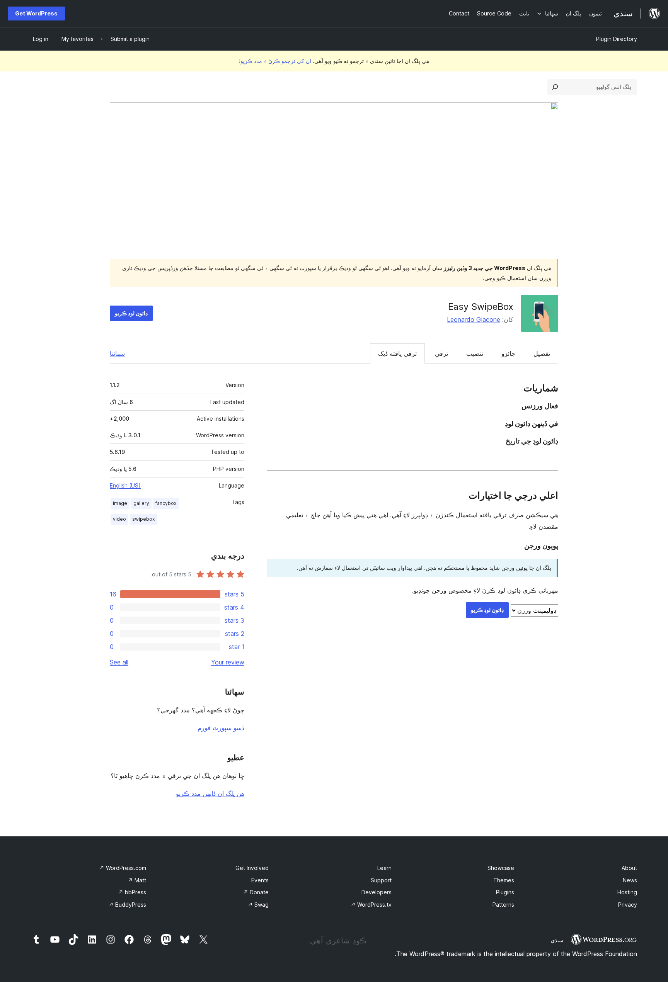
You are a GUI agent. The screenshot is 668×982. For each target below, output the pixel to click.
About (629, 868)
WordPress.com (122, 868)
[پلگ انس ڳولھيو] (555, 87)
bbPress (132, 892)
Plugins (505, 892)
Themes (503, 880)
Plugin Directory (616, 39)
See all (119, 662)
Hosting (627, 892)
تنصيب (474, 353)
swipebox (143, 519)
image (120, 503)
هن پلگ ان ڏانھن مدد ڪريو (210, 793)
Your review (227, 662)
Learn (384, 868)
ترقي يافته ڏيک (397, 353)
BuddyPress (127, 904)
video (119, 519)
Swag (258, 904)
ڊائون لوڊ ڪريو (131, 313)
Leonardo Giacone (473, 319)
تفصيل (541, 353)
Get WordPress (36, 13)
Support (381, 880)
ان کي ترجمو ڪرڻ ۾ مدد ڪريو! (275, 61)
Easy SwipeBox (480, 306)
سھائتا (117, 353)
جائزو (508, 353)
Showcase (500, 868)
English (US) (125, 485)
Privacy (627, 904)
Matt (137, 880)
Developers (376, 892)
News (630, 880)
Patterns (503, 904)
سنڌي (557, 940)
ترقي (441, 353)
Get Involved (252, 868)
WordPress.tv (371, 904)
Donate (256, 892)
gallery (141, 503)
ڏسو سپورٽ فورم (221, 728)
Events (260, 880)
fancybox (165, 503)
